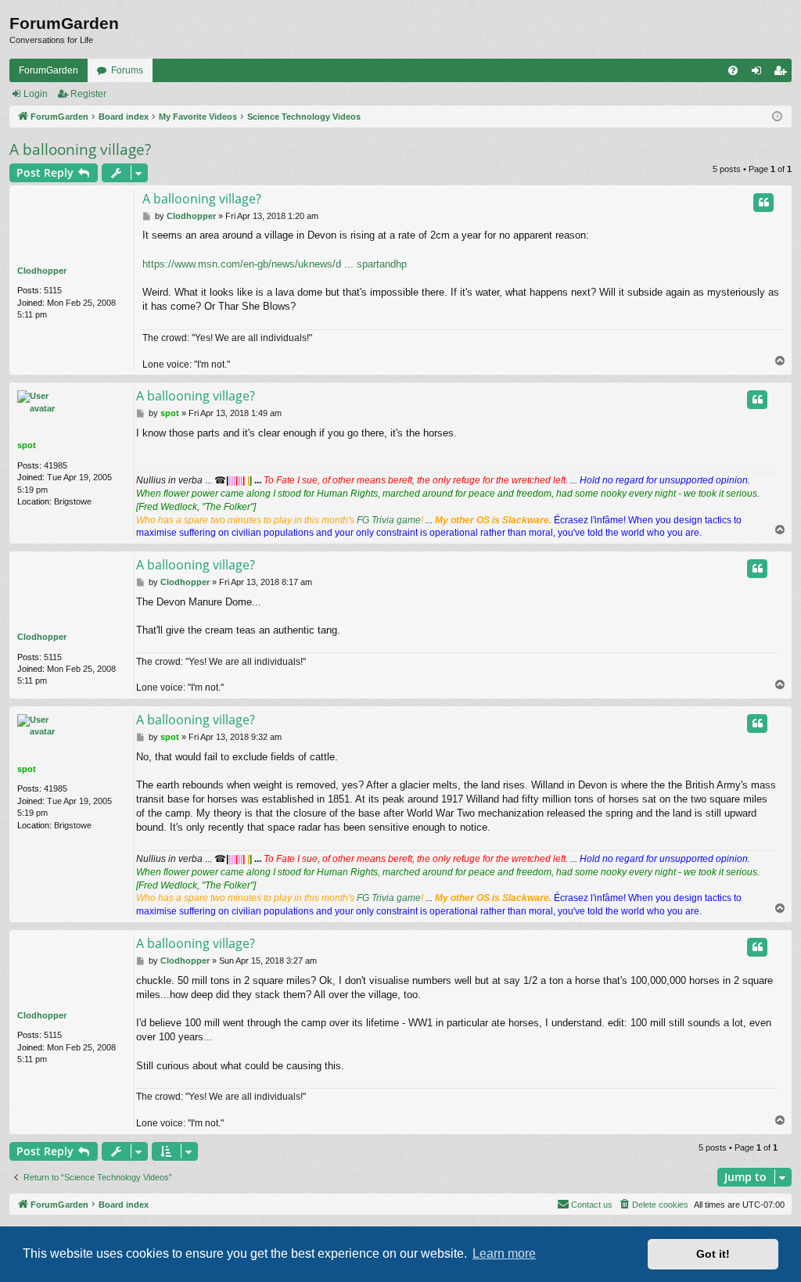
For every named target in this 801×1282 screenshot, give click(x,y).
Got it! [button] (713, 1254)
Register (88, 93)
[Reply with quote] (763, 202)
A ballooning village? (80, 149)
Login (35, 93)
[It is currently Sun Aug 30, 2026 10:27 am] (777, 117)
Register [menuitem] (783, 73)
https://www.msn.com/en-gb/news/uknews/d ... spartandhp (274, 264)
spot (26, 445)
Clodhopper (41, 270)
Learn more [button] (504, 1253)
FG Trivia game (389, 520)
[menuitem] (733, 70)
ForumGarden (48, 70)
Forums (127, 70)
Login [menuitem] (759, 73)
